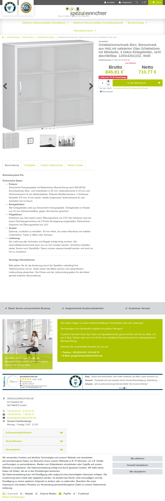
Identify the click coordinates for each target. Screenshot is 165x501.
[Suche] (137, 2)
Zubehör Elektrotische (51, 165)
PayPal (67, 493)
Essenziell (13, 493)
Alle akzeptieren (137, 471)
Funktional (83, 493)
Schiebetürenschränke (45, 37)
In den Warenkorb (136, 83)
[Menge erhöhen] (108, 81)
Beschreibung (12, 165)
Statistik (29, 493)
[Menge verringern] (108, 84)
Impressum (8, 484)
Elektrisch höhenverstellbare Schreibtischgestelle (98, 22)
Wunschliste (107, 92)
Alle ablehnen (137, 458)
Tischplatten (30, 165)
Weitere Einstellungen (13, 497)
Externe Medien (48, 493)
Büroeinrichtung (136, 22)
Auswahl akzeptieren (137, 465)
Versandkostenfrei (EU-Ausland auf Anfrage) (130, 88)
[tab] (11, 165)
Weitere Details (75, 165)
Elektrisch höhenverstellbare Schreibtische (44, 22)
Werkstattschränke (83, 30)
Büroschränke (28, 37)
